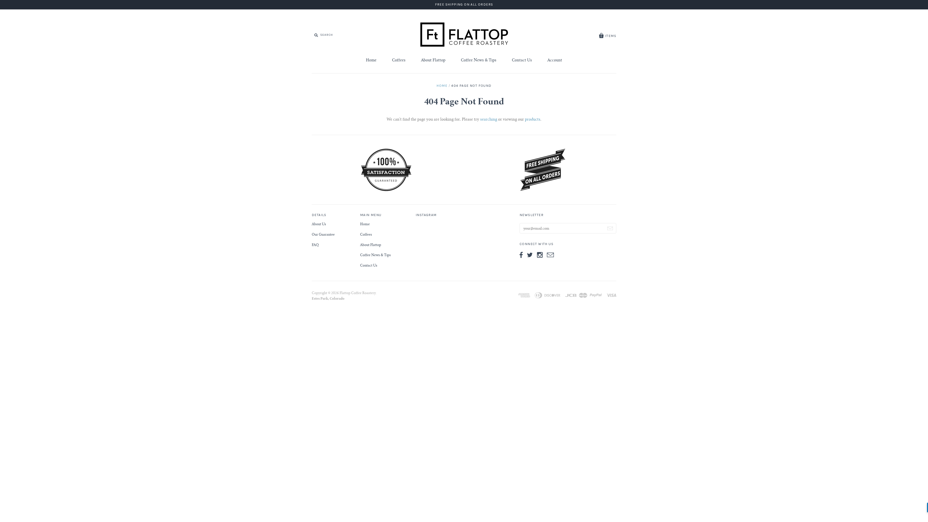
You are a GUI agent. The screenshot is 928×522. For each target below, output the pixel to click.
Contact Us (522, 60)
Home (371, 60)
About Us (319, 224)
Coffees (399, 60)
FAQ (315, 245)
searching (488, 120)
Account (554, 60)
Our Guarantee (323, 235)
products (532, 120)
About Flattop (433, 60)
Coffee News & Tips (478, 60)
